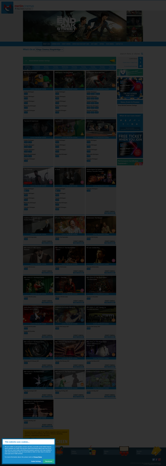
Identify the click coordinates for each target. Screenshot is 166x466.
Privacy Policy (38, 457)
